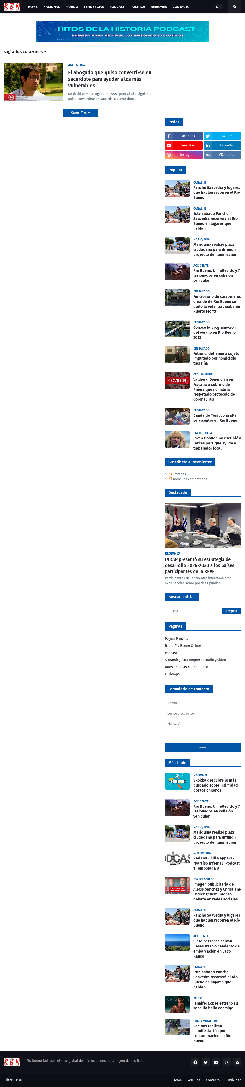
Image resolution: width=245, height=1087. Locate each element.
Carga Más (79, 113)
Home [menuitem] (33, 7)
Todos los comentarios (189, 479)
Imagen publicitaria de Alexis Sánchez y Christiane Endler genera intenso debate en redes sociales (217, 891)
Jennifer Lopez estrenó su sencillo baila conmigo (215, 1006)
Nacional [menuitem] (51, 7)
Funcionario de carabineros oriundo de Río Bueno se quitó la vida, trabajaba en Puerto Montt (217, 304)
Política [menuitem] (137, 7)
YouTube (194, 1080)
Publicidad (233, 1080)
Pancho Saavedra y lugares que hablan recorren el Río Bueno (216, 192)
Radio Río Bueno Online (183, 646)
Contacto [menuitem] (181, 7)
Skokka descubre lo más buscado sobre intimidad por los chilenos (215, 785)
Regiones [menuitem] (159, 7)
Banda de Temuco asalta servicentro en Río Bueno (215, 418)
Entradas (179, 474)
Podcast (171, 653)
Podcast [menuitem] (117, 7)
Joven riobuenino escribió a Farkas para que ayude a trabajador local (217, 443)
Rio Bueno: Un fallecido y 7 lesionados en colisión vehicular (216, 275)
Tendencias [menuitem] (94, 7)
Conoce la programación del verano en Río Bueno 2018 (214, 332)
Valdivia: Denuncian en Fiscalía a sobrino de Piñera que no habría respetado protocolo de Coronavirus (214, 389)
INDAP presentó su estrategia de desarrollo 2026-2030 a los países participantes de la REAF (199, 565)
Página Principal (177, 639)
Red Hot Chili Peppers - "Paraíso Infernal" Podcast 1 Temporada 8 (216, 863)
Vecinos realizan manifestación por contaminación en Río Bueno (212, 1033)
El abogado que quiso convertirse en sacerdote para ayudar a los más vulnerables (109, 79)
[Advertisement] (201, 79)
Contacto (213, 1080)
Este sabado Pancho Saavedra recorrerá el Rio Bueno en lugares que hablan (215, 221)
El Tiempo (172, 674)
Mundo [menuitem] (72, 7)
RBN (19, 1080)
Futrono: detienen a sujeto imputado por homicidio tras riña (216, 358)
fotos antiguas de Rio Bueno (186, 667)
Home (177, 1080)
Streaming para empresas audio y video (195, 660)
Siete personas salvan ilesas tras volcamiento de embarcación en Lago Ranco (216, 948)
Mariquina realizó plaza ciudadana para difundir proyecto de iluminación (214, 249)
